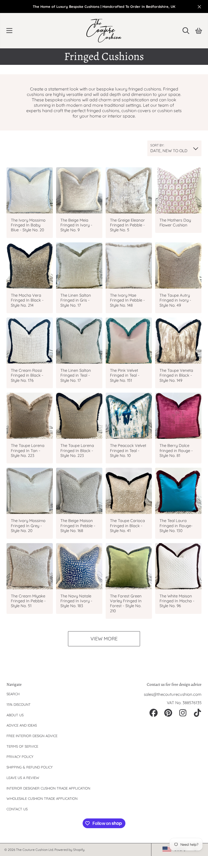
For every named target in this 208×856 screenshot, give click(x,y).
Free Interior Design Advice (31, 736)
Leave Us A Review (22, 777)
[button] (9, 30)
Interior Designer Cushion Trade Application (48, 788)
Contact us (17, 809)
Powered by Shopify (69, 850)
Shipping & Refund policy (29, 767)
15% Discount (18, 704)
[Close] (199, 7)
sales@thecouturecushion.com (173, 694)
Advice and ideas (21, 725)
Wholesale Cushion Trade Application (41, 798)
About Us (15, 715)
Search (13, 694)
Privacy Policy (19, 756)
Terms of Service (22, 746)
